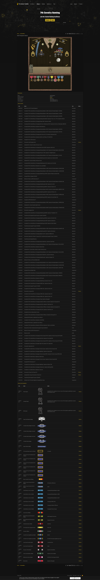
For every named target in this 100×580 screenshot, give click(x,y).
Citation (79, 142)
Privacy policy (75, 575)
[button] (49, 4)
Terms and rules (69, 575)
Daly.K (51, 97)
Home (80, 575)
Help (78, 575)
